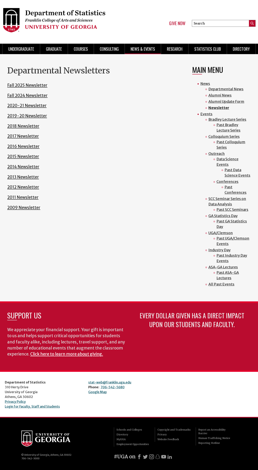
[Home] (62, 20)
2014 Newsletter (23, 166)
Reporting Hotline (209, 442)
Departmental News (225, 89)
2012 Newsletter (23, 187)
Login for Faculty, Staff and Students (32, 406)
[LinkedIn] (169, 456)
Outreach (216, 153)
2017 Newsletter (23, 136)
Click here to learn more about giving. (66, 354)
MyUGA (121, 439)
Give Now (177, 23)
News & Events (143, 49)
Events (206, 114)
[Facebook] (139, 456)
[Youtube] (163, 456)
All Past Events (221, 284)
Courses (81, 49)
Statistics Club (207, 49)
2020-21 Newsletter (27, 105)
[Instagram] (151, 456)
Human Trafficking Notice (214, 438)
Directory (241, 49)
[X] (145, 456)
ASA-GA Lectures (223, 267)
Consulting (109, 49)
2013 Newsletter (23, 177)
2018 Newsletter (23, 126)
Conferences (227, 181)
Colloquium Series (224, 136)
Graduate (54, 49)
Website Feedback (168, 439)
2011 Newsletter (22, 197)
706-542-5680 (113, 387)
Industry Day (219, 250)
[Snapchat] (157, 456)
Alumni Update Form (226, 101)
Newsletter (218, 107)
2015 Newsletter (23, 156)
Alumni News (220, 95)
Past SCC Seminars (232, 209)
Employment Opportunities (133, 444)
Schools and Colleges (129, 429)
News (205, 83)
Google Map (97, 392)
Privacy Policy (15, 402)
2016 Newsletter (23, 146)
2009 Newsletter (23, 207)
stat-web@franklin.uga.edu (109, 382)
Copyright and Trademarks (174, 429)
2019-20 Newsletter (27, 116)
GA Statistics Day (223, 215)
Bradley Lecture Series (227, 119)
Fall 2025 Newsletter (27, 85)
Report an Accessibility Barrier (212, 431)
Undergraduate (21, 49)
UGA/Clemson (220, 233)
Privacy (162, 434)
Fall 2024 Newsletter (27, 95)
